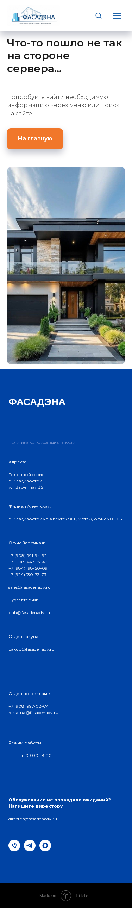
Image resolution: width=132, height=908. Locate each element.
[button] (98, 15)
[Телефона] (14, 849)
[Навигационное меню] (117, 15)
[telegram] (30, 849)
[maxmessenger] (45, 849)
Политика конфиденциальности (41, 442)
